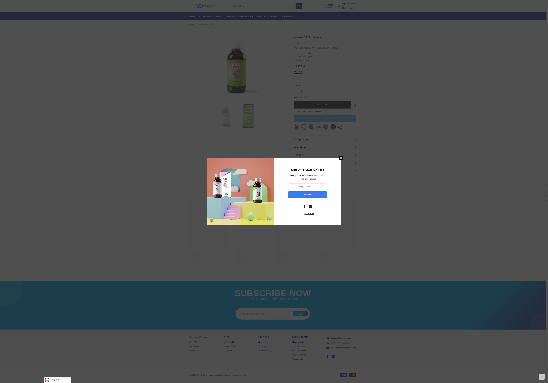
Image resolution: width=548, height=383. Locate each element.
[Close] (341, 158)
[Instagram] (311, 206)
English (54, 379)
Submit (307, 194)
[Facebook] (305, 206)
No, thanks (309, 213)
